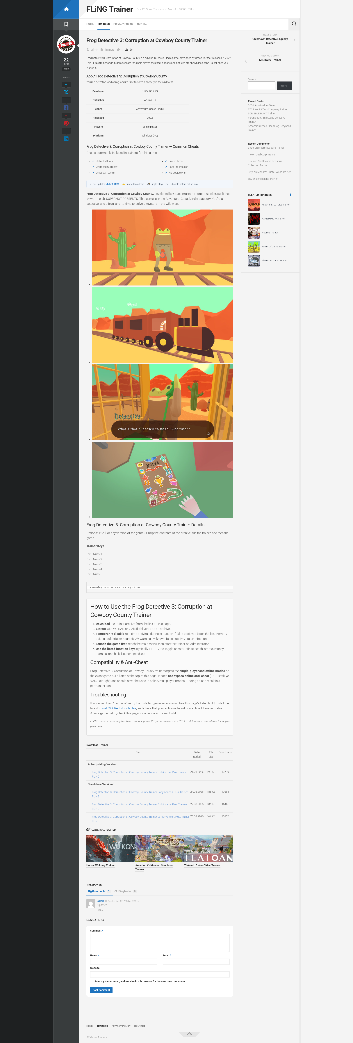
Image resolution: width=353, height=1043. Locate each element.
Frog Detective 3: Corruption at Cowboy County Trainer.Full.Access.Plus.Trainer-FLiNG (139, 774)
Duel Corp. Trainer (266, 154)
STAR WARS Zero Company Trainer (268, 109)
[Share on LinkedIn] (66, 135)
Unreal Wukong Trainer (100, 865)
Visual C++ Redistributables (117, 708)
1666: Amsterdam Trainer (262, 105)
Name (94, 955)
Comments (101, 891)
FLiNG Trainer (109, 9)
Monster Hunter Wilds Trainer (274, 172)
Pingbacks (127, 891)
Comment (96, 930)
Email (167, 955)
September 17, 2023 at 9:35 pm (124, 901)
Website (95, 967)
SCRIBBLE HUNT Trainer (261, 113)
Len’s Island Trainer (267, 178)
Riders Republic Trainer (271, 147)
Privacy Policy (123, 23)
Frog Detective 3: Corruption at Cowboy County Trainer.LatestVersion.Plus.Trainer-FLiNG (141, 819)
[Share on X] (66, 88)
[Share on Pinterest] (66, 119)
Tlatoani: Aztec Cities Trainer (202, 865)
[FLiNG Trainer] (66, 9)
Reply (100, 910)
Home (90, 23)
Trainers (103, 23)
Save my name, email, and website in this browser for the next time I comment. (140, 981)
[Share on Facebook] (66, 104)
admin (94, 49)
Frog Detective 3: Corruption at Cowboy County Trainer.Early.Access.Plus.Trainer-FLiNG (140, 794)
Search (252, 79)
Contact (143, 23)
